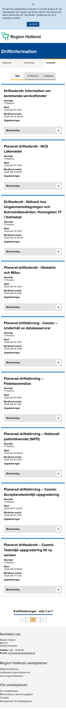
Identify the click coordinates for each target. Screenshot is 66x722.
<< (23, 619)
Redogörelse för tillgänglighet (16, 701)
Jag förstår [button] (33, 24)
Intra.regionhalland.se (11, 676)
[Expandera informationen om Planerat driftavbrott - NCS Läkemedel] (58, 185)
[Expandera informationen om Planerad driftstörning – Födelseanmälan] (58, 418)
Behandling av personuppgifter (16, 694)
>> (43, 619)
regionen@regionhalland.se (21, 653)
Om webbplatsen (9, 690)
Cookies (4, 697)
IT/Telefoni (33, 76)
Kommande (29, 63)
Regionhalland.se (9, 669)
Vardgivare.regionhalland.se (15, 672)
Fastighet (48, 76)
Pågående (6, 63)
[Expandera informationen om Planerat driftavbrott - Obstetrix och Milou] (58, 307)
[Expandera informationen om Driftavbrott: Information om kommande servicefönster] (58, 130)
